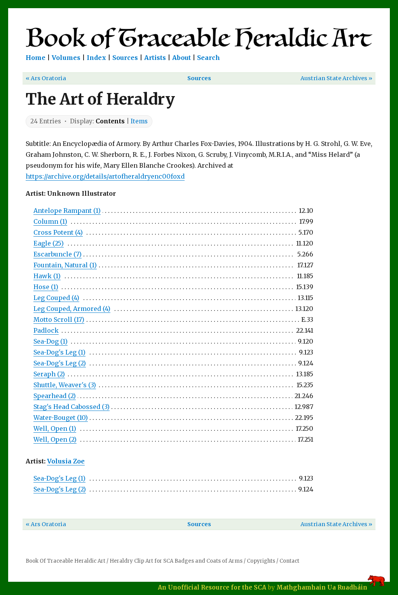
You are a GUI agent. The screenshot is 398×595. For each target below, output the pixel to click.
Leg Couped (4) (56, 298)
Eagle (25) (48, 243)
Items (139, 121)
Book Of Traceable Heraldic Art (65, 561)
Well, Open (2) (55, 439)
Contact (289, 561)
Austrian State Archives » (336, 78)
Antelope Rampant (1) (67, 210)
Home (35, 57)
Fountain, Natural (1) (65, 265)
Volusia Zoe (66, 461)
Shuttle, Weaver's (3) (64, 385)
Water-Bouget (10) (60, 417)
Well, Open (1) (54, 428)
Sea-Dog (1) (50, 341)
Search (208, 57)
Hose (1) (45, 287)
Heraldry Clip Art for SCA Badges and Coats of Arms (176, 561)
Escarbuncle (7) (57, 254)
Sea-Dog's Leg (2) (59, 363)
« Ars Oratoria (46, 78)
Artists (155, 57)
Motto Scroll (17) (58, 319)
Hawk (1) (47, 276)
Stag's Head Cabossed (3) (71, 407)
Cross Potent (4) (58, 232)
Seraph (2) (49, 374)
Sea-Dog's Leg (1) (59, 352)
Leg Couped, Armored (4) (71, 308)
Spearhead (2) (54, 396)
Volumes (66, 57)
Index (96, 57)
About (181, 57)
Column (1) (50, 221)
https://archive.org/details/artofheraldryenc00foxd (105, 176)
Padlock (46, 330)
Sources (125, 57)
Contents (110, 121)
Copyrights (261, 561)
